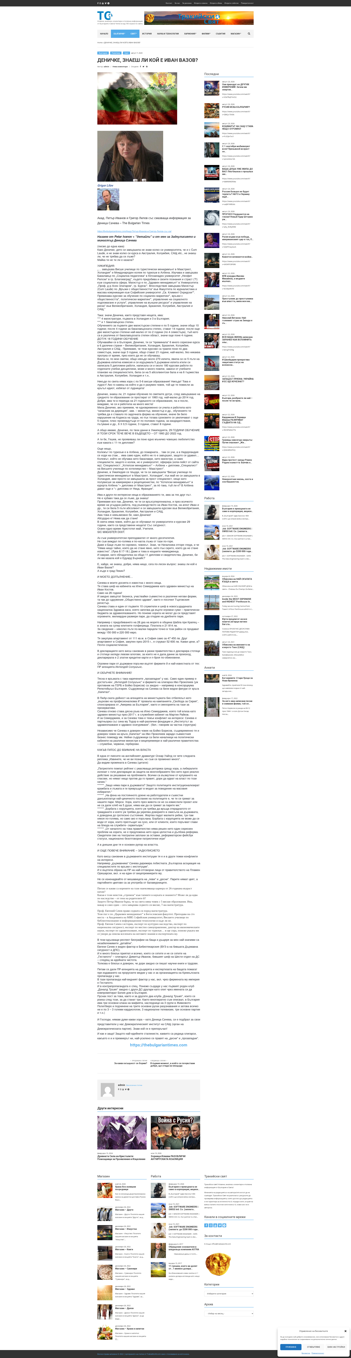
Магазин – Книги (124, 1249)
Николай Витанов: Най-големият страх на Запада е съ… (237, 320)
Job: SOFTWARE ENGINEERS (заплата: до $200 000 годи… (237, 550)
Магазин (235, 34)
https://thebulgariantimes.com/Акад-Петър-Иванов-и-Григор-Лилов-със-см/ (134, 231)
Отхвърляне (313, 1347)
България (119, 34)
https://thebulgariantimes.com (158, 1045)
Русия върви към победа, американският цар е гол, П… (238, 238)
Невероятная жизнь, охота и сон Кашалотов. (237, 480)
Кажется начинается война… (237, 257)
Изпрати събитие (231, 3)
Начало (104, 34)
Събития (220, 34)
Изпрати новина (200, 3)
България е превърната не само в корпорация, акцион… (237, 510)
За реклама (187, 3)
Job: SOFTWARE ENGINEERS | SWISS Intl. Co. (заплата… (237, 530)
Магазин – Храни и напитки (129, 1328)
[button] (345, 1331)
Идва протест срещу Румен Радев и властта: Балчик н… (237, 461)
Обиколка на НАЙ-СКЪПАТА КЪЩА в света (237, 580)
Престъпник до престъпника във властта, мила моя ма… (237, 300)
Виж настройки (336, 1347)
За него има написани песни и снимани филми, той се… (237, 702)
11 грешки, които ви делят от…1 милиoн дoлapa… (183, 1267)
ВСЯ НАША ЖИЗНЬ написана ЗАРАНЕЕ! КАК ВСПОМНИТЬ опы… (237, 340)
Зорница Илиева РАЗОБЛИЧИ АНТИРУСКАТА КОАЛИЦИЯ (168, 1157)
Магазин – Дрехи (124, 1308)
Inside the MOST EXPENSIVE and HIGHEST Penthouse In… (236, 600)
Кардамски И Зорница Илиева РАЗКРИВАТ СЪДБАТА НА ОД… (234, 420)
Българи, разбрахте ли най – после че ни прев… (237, 399)
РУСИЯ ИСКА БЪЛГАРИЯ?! (236, 107)
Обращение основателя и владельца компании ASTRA (184, 1248)
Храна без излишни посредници (125, 1188)
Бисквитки (306, 1353)
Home (99, 42)
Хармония (189, 34)
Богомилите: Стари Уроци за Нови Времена (237, 679)
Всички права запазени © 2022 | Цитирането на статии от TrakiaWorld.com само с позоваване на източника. (143, 1354)
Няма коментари (120, 67)
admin (106, 67)
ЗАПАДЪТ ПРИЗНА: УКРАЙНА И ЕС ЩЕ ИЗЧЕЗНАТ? (238, 380)
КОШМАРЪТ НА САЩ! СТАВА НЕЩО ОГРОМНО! (237, 127)
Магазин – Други (124, 1209)
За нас (177, 3)
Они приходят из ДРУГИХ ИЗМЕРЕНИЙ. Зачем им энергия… (235, 87)
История (147, 34)
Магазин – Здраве (125, 1289)
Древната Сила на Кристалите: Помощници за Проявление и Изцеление (121, 1157)
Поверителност (318, 1353)
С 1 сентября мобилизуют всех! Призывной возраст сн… (236, 149)
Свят (133, 34)
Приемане (290, 1347)
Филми (205, 34)
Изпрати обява (216, 3)
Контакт (169, 3)
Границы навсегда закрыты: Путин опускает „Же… (237, 441)
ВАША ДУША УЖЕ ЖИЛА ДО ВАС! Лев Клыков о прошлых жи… (237, 171)
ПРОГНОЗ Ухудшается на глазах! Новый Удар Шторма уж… (237, 217)
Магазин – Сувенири (126, 1268)
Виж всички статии (134, 1085)
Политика (116, 53)
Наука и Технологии (168, 34)
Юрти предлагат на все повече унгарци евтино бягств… (234, 622)
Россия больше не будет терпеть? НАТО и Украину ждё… (236, 194)
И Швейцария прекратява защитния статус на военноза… (236, 362)
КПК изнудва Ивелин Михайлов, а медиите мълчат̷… (233, 279)
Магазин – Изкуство (126, 1229)
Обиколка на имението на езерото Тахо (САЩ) (236, 646)
